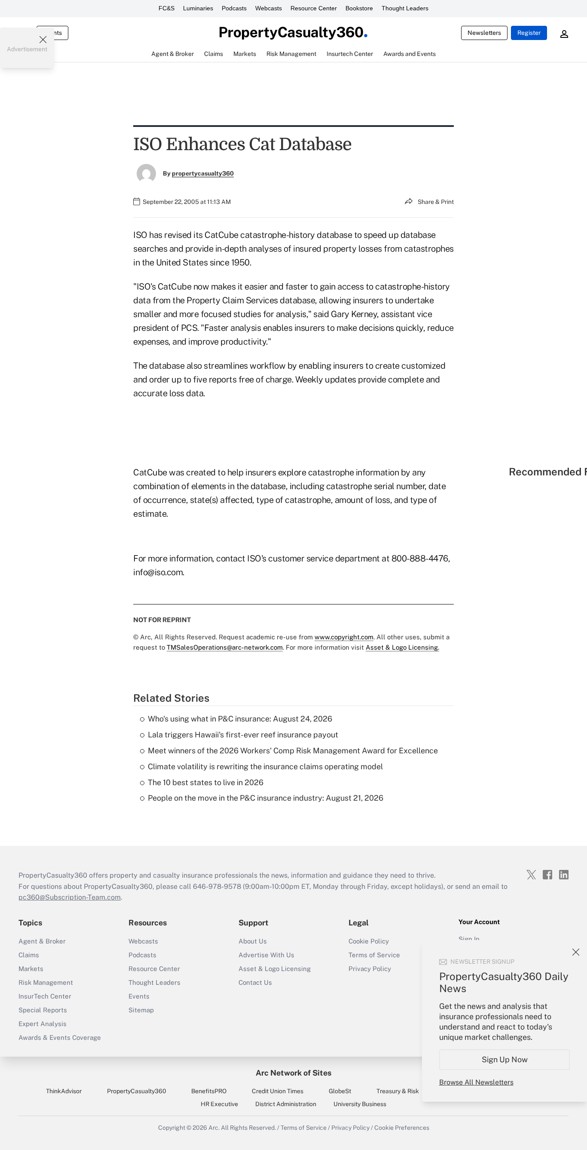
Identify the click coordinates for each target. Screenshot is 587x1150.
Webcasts (268, 8)
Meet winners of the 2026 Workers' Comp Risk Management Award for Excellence (293, 750)
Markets (30, 968)
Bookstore (359, 8)
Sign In (469, 939)
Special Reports (42, 1010)
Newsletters (484, 32)
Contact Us (255, 982)
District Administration (285, 1104)
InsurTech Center (44, 996)
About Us (252, 941)
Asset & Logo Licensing (274, 968)
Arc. (214, 1127)
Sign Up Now (505, 1059)
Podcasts (234, 8)
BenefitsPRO (208, 1091)
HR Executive (219, 1104)
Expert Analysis (42, 1023)
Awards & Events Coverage (59, 1037)
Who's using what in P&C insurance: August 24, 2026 (240, 718)
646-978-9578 (217, 886)
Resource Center (313, 8)
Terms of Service (374, 955)
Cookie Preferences (401, 1127)
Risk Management (45, 982)
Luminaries (198, 8)
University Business (359, 1104)
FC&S (166, 8)
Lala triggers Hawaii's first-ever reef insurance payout (243, 734)
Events (139, 996)
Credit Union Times (277, 1091)
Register (529, 32)
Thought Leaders (405, 8)
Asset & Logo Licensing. (402, 647)
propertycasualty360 (203, 173)
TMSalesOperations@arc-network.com (225, 647)
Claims (28, 955)
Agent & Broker (42, 941)
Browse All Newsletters (476, 1082)
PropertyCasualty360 (136, 1091)
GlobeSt (340, 1091)
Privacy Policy (370, 968)
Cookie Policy (369, 941)
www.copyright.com (344, 637)
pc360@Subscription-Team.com (69, 897)
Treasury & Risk (397, 1091)
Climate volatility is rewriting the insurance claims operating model (265, 766)
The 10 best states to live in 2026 (205, 782)
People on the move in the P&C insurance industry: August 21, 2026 (265, 797)
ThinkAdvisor (64, 1091)
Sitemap (141, 1010)
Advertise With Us (266, 955)
